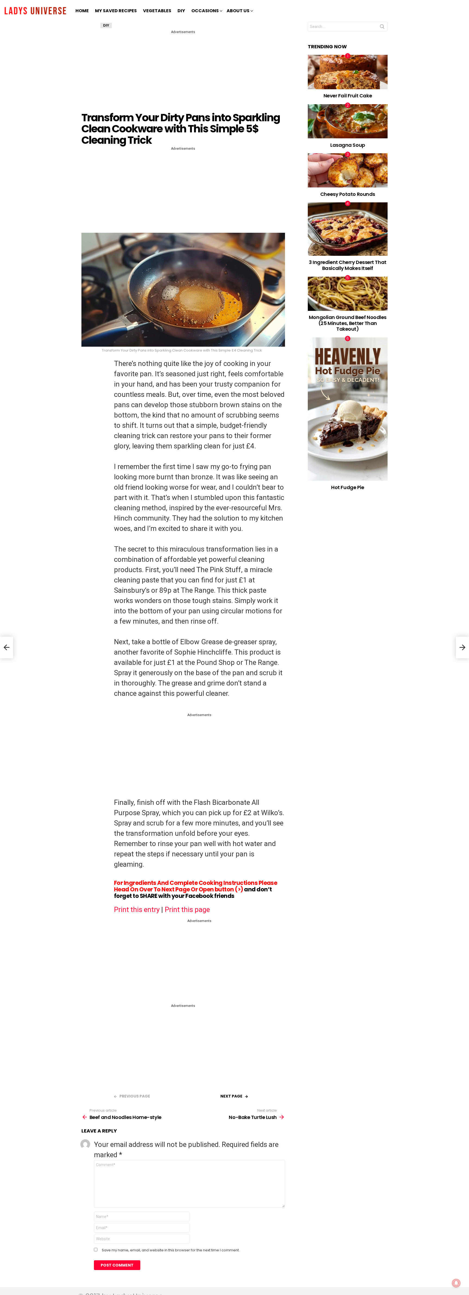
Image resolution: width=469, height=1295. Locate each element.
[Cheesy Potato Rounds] (348, 170)
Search (382, 28)
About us (238, 11)
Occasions (205, 11)
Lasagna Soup (347, 145)
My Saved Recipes (116, 11)
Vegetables (157, 11)
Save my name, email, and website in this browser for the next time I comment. (171, 1250)
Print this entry (137, 909)
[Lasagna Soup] (348, 121)
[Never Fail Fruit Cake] (348, 72)
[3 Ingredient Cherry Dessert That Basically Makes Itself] (348, 229)
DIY (181, 11)
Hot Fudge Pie (347, 487)
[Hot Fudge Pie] (348, 409)
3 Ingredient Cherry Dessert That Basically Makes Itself (347, 265)
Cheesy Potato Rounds (347, 194)
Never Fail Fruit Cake (348, 95)
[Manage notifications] (456, 1283)
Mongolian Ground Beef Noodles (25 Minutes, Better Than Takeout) (347, 323)
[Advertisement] (184, 73)
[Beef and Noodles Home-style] (6, 647)
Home (82, 11)
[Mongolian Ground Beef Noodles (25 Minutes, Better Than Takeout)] (348, 294)
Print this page (187, 909)
